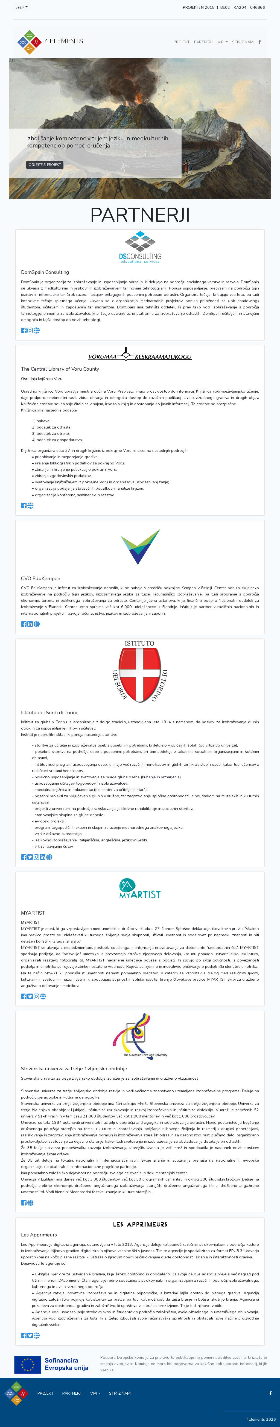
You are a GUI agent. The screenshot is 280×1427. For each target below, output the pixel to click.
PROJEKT (182, 42)
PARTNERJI (203, 42)
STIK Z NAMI (243, 42)
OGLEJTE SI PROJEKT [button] (45, 164)
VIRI (221, 42)
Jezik (20, 7)
